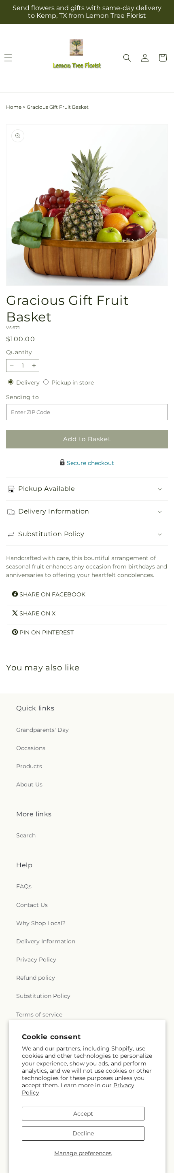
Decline (83, 1133)
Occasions (30, 748)
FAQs (24, 886)
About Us (29, 784)
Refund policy (35, 977)
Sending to (34, 397)
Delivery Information (45, 941)
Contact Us (32, 905)
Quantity (19, 352)
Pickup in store (72, 382)
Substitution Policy (43, 996)
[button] (127, 58)
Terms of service (39, 1014)
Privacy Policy (36, 959)
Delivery (28, 382)
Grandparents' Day (42, 729)
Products (29, 766)
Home (13, 107)
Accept (83, 1113)
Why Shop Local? (41, 923)
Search (26, 835)
